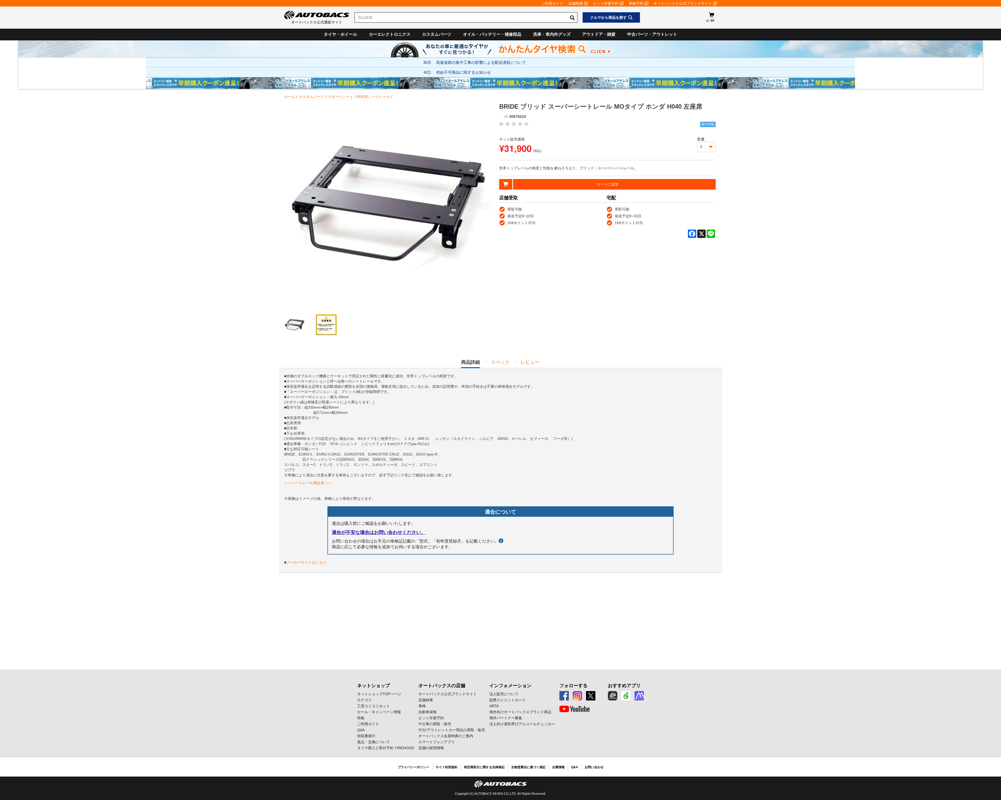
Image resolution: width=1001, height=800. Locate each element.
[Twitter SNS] (590, 695)
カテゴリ (364, 700)
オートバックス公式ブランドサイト (683, 3)
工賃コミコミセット (373, 706)
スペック (500, 362)
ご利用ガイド (552, 3)
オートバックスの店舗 (441, 685)
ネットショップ (373, 685)
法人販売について (503, 694)
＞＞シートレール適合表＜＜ (308, 483)
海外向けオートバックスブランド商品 (520, 712)
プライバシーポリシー (413, 767)
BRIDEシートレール (373, 97)
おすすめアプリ (624, 685)
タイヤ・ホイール (340, 34)
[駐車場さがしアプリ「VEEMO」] (626, 695)
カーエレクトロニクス (390, 34)
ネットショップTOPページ (379, 694)
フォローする (573, 685)
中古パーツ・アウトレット (652, 34)
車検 (422, 706)
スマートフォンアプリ (436, 742)
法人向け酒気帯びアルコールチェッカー (522, 724)
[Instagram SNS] (577, 695)
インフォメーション (510, 685)
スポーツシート (340, 97)
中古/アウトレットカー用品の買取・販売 (451, 730)
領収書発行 (366, 736)
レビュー (530, 362)
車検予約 (636, 3)
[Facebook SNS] (564, 695)
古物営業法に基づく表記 (528, 767)
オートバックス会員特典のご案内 (445, 736)
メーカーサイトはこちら (306, 562)
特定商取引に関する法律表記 (484, 767)
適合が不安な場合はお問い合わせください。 (379, 532)
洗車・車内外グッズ (552, 34)
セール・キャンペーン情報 (379, 712)
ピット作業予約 (606, 3)
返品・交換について (373, 742)
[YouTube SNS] (574, 709)
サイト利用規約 (446, 767)
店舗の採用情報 (431, 748)
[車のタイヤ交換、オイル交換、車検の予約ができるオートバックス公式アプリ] (612, 695)
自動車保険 (427, 712)
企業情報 (558, 767)
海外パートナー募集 (505, 718)
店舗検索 (575, 3)
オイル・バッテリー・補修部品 (492, 34)
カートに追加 (607, 184)
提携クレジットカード (507, 700)
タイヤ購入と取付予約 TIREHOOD (385, 748)
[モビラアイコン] (639, 695)
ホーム (289, 97)
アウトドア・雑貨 (598, 34)
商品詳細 (470, 363)
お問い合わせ (594, 767)
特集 (360, 718)
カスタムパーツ (436, 34)
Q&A (361, 730)
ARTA (494, 706)
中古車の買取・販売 (434, 724)
